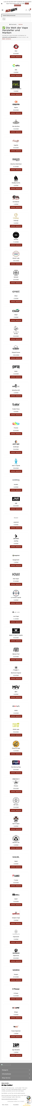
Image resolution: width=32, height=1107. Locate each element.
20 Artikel (16, 279)
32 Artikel (16, 656)
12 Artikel (16, 750)
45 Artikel (16, 147)
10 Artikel (16, 128)
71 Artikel (16, 241)
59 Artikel (16, 637)
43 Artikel (16, 336)
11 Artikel (16, 618)
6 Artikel (16, 72)
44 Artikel (16, 769)
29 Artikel (16, 675)
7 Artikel (16, 317)
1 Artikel (16, 204)
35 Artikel (16, 882)
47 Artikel (16, 976)
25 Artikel (16, 505)
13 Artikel (16, 373)
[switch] (28, 1102)
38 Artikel (16, 468)
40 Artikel (16, 958)
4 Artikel (16, 185)
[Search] (4, 19)
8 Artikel (16, 411)
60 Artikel (16, 110)
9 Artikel (16, 223)
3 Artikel (16, 91)
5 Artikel (16, 524)
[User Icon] (26, 10)
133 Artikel (16, 260)
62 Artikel (16, 430)
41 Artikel (16, 166)
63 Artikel (16, 53)
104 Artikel (16, 355)
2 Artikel (16, 298)
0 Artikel (16, 1014)
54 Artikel (16, 449)
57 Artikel (16, 581)
